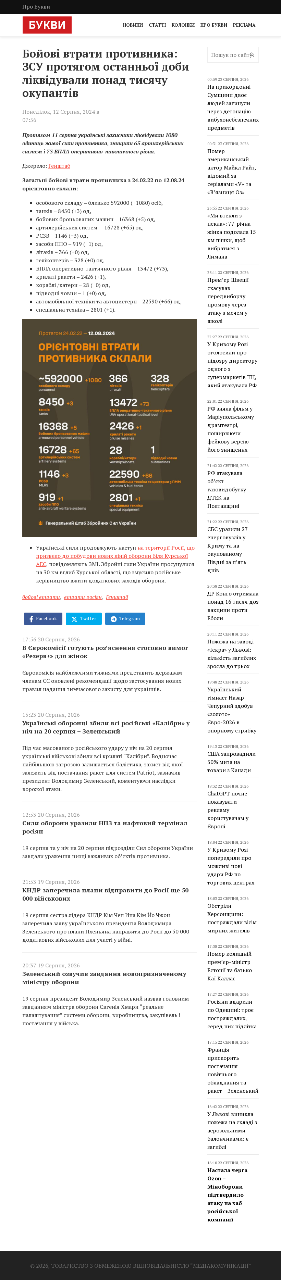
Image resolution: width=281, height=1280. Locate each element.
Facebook (46, 618)
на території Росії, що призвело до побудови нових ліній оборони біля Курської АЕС (115, 556)
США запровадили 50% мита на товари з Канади (231, 762)
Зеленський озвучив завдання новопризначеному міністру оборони (104, 977)
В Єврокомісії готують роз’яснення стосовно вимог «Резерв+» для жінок (105, 651)
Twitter (87, 618)
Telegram (129, 618)
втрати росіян (83, 597)
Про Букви (36, 6)
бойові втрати (41, 597)
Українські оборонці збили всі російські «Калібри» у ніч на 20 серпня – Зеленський (106, 727)
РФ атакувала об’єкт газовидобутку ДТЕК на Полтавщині (226, 489)
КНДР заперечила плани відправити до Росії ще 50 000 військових (105, 894)
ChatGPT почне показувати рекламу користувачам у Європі (227, 810)
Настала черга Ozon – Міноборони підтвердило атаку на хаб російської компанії (227, 1194)
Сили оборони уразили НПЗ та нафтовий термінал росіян (104, 827)
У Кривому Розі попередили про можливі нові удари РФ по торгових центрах (230, 866)
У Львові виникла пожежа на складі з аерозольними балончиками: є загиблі (232, 1130)
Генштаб (59, 166)
